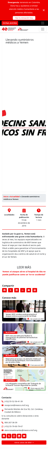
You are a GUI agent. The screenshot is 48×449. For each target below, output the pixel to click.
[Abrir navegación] (42, 23)
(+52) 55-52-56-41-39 (14, 401)
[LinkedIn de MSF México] (19, 436)
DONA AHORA (10, 23)
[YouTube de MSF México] (24, 436)
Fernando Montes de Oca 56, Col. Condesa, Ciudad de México (24, 410)
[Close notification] (43, 10)
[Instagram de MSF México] (14, 436)
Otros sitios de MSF (23, 442)
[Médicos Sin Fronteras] (15, 29)
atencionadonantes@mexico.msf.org (21, 430)
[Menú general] (42, 29)
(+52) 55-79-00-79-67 (14, 426)
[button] (4, 290)
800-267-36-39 (11, 422)
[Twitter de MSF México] (9, 436)
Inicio (5, 196)
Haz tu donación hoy (24, 18)
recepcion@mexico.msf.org (17, 405)
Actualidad (14, 196)
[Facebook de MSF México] (4, 436)
